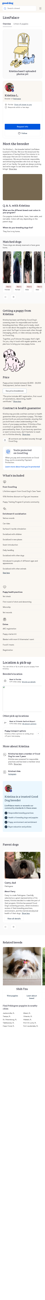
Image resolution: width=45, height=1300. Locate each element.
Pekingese (17, 99)
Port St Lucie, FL (29, 1023)
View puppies (12, 996)
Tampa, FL (6, 1016)
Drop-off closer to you (23, 104)
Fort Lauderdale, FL (30, 1026)
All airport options (29, 724)
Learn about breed (32, 997)
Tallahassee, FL (8, 1023)
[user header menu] (40, 8)
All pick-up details (29, 682)
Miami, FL (26, 1013)
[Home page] (7, 3)
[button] (7, 272)
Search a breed (14, 8)
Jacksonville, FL (8, 1013)
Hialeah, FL (27, 1020)
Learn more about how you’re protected (22, 467)
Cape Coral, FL (8, 1026)
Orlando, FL (27, 1016)
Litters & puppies (21, 24)
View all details (14, 919)
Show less (13, 169)
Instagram (12, 774)
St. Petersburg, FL (10, 1020)
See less (6, 573)
